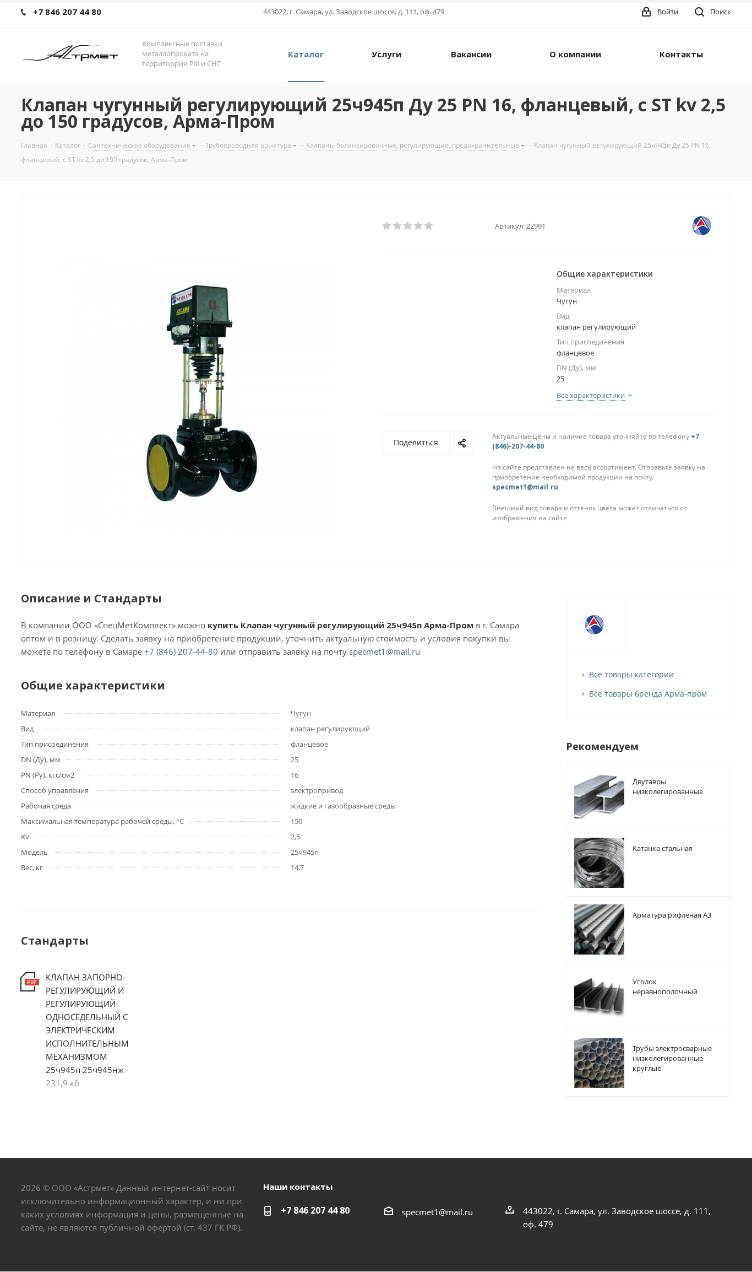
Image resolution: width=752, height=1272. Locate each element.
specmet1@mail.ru (525, 487)
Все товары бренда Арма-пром (648, 693)
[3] (408, 226)
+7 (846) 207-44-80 (181, 651)
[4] (418, 226)
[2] (398, 226)
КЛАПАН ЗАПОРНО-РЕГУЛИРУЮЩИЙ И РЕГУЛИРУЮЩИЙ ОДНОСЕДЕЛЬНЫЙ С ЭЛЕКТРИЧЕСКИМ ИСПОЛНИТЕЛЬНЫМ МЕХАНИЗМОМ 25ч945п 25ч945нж (87, 1023)
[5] (429, 226)
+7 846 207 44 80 (315, 1210)
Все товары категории (631, 674)
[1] (387, 226)
